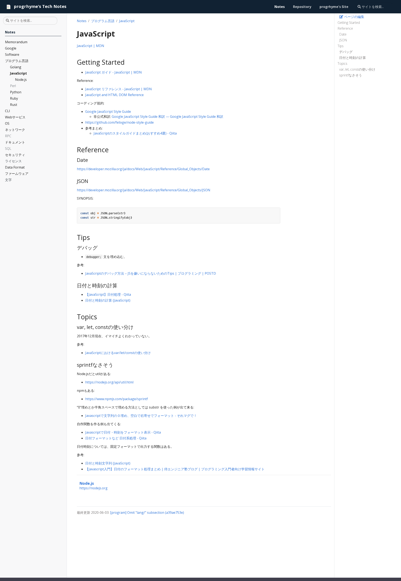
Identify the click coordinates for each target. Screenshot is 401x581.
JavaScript (127, 21)
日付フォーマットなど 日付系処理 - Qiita (115, 438)
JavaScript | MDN (90, 45)
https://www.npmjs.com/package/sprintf (116, 399)
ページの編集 (353, 16)
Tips (341, 46)
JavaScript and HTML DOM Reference (114, 95)
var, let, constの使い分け (357, 69)
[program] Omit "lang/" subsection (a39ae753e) (147, 512)
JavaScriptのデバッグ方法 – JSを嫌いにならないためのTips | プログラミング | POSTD (150, 273)
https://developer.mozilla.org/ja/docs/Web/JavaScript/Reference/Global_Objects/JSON (143, 190)
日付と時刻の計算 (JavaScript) (107, 300)
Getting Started (349, 22)
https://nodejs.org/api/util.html (109, 382)
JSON (343, 40)
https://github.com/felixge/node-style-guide (119, 122)
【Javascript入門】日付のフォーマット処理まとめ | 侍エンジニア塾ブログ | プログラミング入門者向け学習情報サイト (175, 469)
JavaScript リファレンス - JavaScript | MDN (118, 89)
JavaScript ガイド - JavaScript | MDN (113, 72)
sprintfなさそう (350, 75)
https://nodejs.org (93, 488)
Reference (345, 28)
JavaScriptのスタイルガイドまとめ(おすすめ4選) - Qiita (135, 133)
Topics (342, 63)
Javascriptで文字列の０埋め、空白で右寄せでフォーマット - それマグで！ (141, 415)
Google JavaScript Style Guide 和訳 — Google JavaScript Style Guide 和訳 (167, 116)
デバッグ (346, 51)
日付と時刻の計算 (352, 57)
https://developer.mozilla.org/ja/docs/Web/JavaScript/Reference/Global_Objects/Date (143, 169)
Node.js (86, 483)
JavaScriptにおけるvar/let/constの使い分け (118, 352)
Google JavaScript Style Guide (108, 111)
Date (342, 34)
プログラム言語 (102, 21)
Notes (81, 21)
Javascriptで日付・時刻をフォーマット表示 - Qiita (123, 432)
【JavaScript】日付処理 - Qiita (108, 294)
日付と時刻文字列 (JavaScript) (107, 463)
